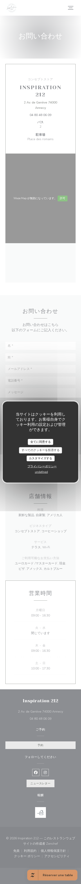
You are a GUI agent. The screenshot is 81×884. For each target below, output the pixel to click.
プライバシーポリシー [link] (42, 466)
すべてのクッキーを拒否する (41, 450)
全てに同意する (40, 442)
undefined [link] (41, 472)
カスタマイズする (40, 458)
